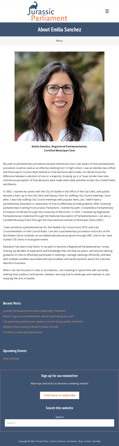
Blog (80, 441)
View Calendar (11, 358)
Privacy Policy (42, 441)
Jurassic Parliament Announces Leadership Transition (34, 311)
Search (60, 417)
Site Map (96, 441)
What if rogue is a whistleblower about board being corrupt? (38, 316)
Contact (87, 441)
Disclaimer (72, 441)
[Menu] (107, 11)
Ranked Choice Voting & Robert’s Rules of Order (31, 327)
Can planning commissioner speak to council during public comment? (43, 321)
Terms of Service (58, 441)
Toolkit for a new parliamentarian (22, 332)
